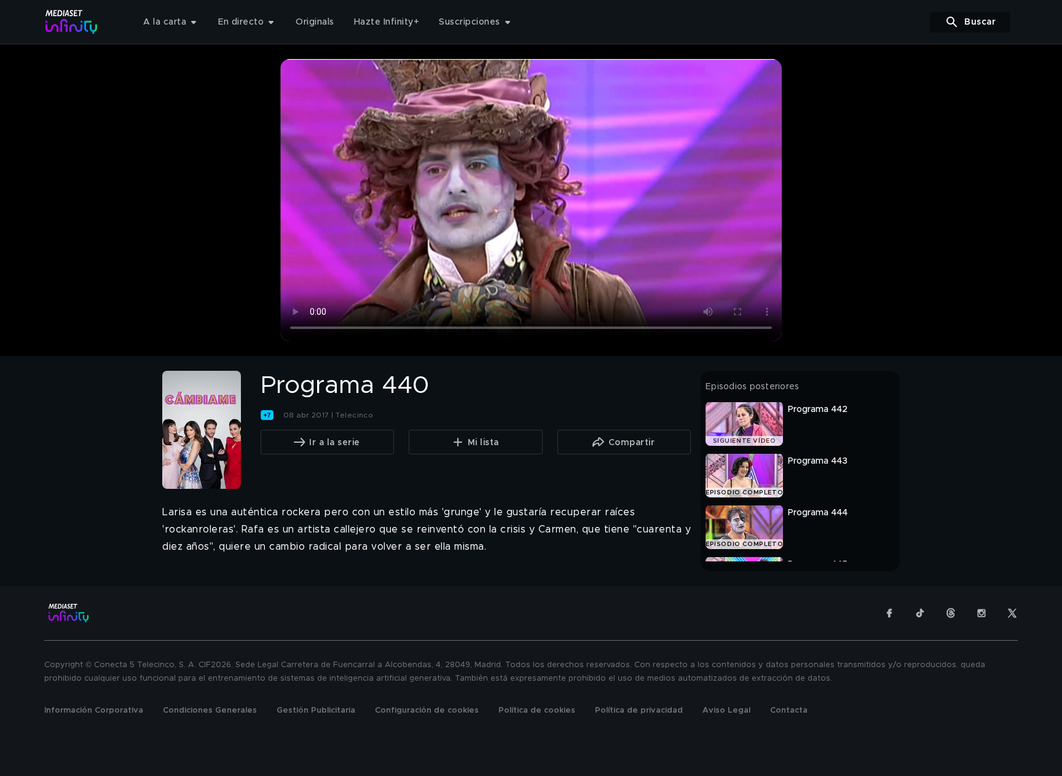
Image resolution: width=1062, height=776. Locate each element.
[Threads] (950, 613)
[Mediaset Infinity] (71, 21)
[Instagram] (981, 613)
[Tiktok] (920, 613)
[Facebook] (889, 613)
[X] (1012, 613)
